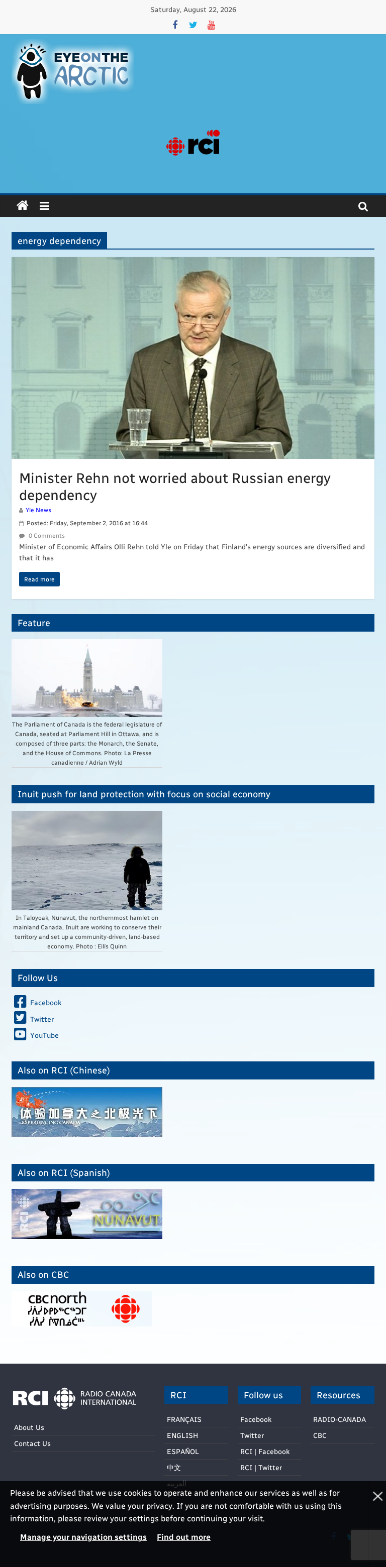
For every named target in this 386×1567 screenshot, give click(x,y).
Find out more (184, 1536)
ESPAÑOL (183, 1451)
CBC (320, 1435)
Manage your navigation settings (83, 1536)
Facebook (255, 1419)
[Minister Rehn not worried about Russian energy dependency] (193, 263)
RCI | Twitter (261, 1467)
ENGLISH (182, 1435)
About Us (29, 1427)
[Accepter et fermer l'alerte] (377, 1524)
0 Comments (46, 535)
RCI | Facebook (265, 1451)
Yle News (38, 509)
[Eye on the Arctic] (23, 205)
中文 (174, 1467)
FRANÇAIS (184, 1419)
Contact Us (32, 1443)
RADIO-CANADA (339, 1419)
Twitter (252, 1435)
